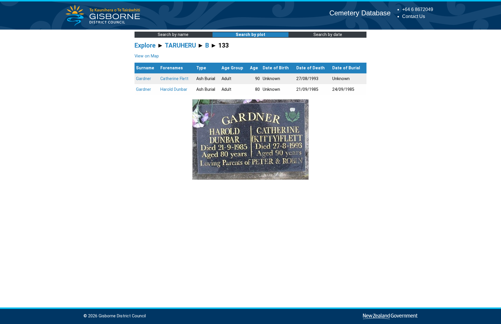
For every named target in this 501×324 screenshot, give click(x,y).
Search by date (327, 34)
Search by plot (250, 34)
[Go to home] (104, 25)
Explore (145, 45)
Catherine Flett (174, 78)
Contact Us (413, 16)
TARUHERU (180, 45)
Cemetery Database (360, 13)
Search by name (173, 34)
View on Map (147, 56)
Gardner (143, 78)
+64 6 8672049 (417, 9)
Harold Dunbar (173, 89)
